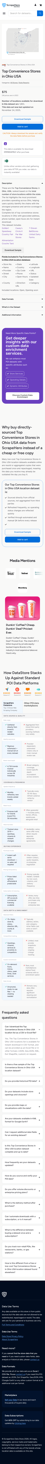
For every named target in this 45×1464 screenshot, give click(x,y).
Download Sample (22, 119)
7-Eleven (33, 228)
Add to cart (22, 126)
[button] (4, 13)
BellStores (33, 231)
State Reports (23, 83)
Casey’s (18, 228)
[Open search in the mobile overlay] (25, 13)
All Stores (14, 83)
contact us (34, 1359)
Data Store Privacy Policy (12, 1336)
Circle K (19, 231)
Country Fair (7, 234)
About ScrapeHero (10, 1339)
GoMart (5, 228)
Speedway (6, 231)
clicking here (20, 1423)
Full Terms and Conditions (13, 1325)
